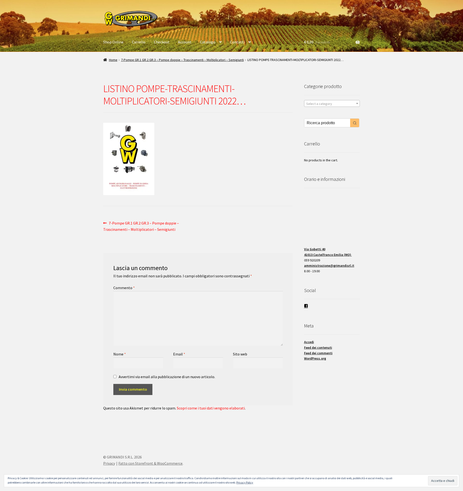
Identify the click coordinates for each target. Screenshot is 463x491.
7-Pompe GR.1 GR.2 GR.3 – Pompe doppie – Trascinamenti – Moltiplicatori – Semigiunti (182, 60)
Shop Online (113, 42)
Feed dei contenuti (318, 347)
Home (113, 60)
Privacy (109, 463)
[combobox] (332, 103)
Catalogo (207, 42)
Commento (124, 287)
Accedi (309, 342)
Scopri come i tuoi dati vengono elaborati (211, 408)
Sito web (240, 354)
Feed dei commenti (318, 353)
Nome (119, 354)
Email (179, 354)
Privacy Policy (244, 482)
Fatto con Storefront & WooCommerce (150, 463)
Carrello (138, 42)
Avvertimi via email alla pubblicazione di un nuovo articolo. (167, 376)
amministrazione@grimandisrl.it (329, 265)
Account (184, 42)
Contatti (237, 42)
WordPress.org (315, 358)
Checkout (162, 42)
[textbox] (332, 103)
